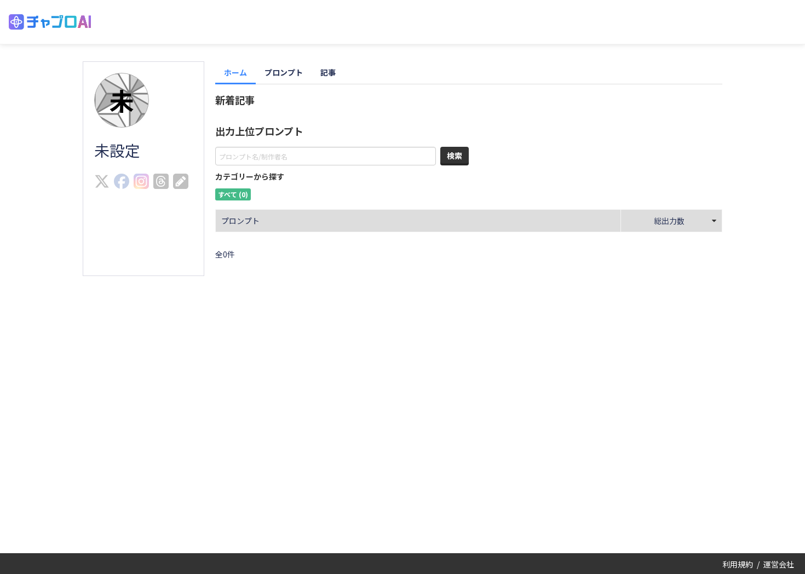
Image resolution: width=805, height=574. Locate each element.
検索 (454, 155)
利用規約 (737, 564)
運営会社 (778, 564)
